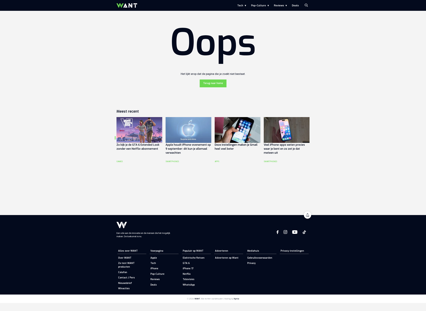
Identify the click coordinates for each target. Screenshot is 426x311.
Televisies (188, 279)
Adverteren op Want (226, 257)
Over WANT (124, 257)
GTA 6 (186, 263)
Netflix (187, 274)
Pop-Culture (258, 5)
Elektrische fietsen (194, 257)
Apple (153, 257)
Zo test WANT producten (126, 265)
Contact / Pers (126, 277)
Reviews (279, 5)
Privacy (251, 263)
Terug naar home (213, 83)
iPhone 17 (188, 268)
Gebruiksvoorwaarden (259, 257)
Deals (295, 5)
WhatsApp (189, 284)
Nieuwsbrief (125, 283)
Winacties (124, 288)
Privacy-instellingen (292, 250)
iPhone (154, 268)
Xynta (236, 299)
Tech (240, 5)
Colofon (122, 272)
